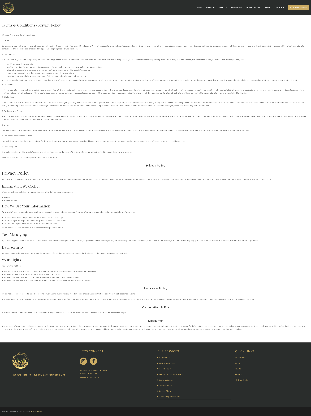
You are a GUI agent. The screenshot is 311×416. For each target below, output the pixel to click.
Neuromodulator (166, 380)
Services (210, 7)
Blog (238, 363)
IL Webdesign (36, 411)
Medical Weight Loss (168, 363)
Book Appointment (298, 7)
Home (199, 7)
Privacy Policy (242, 380)
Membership (236, 7)
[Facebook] (93, 361)
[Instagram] (83, 361)
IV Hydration (164, 358)
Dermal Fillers (165, 391)
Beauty (222, 7)
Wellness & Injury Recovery (171, 374)
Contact (280, 7)
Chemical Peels (165, 386)
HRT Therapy (165, 369)
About (268, 7)
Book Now (241, 358)
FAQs (238, 369)
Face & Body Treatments (169, 397)
